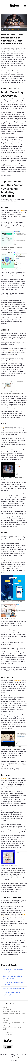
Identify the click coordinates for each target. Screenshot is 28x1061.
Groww (22, 211)
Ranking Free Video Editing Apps (13, 988)
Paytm (14, 538)
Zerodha (10, 350)
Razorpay (4, 778)
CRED (3, 427)
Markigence (18, 1057)
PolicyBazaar (17, 681)
